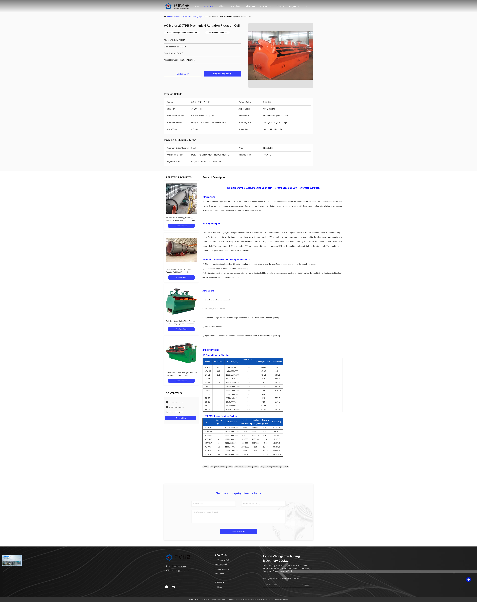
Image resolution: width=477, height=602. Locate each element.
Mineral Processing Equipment (195, 17)
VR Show (235, 6)
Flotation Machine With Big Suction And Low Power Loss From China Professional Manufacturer (181, 375)
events (280, 6)
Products (208, 6)
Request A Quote (221, 74)
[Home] (177, 6)
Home (196, 6)
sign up (306, 585)
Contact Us (265, 6)
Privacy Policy (194, 599)
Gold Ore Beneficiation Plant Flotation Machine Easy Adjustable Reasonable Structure (180, 324)
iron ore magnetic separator (246, 467)
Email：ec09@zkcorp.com (178, 571)
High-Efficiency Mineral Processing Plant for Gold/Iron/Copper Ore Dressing (179, 272)
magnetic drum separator (221, 467)
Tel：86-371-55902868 (177, 566)
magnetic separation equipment (274, 467)
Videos (222, 6)
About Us (250, 6)
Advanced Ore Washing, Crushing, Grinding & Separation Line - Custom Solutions (180, 220)
